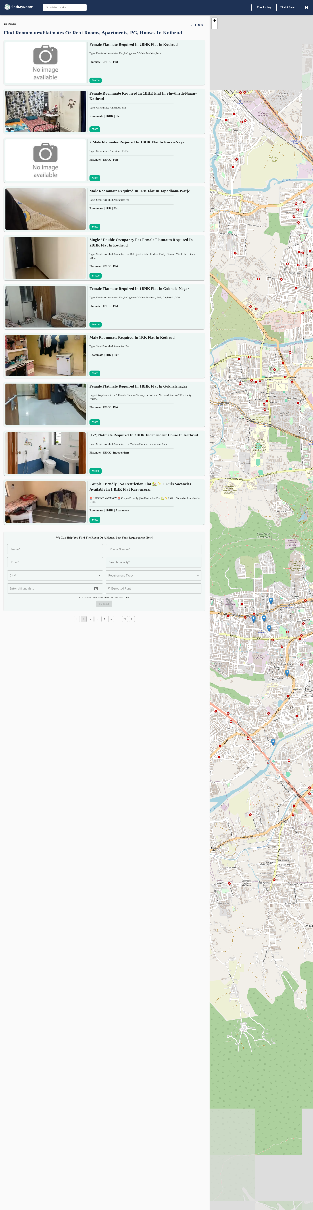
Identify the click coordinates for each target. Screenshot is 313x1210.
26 (125, 619)
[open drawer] (19, 7)
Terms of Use (124, 597)
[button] (55, 575)
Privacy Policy (108, 597)
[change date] (96, 588)
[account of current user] (306, 7)
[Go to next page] (132, 619)
